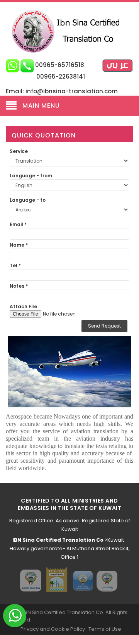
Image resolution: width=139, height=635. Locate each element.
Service (19, 151)
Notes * (19, 286)
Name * (19, 245)
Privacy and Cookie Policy (52, 629)
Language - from (31, 175)
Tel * (15, 265)
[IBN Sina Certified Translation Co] (69, 30)
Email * (18, 224)
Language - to (28, 200)
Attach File (23, 306)
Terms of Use (104, 629)
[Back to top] (131, 621)
